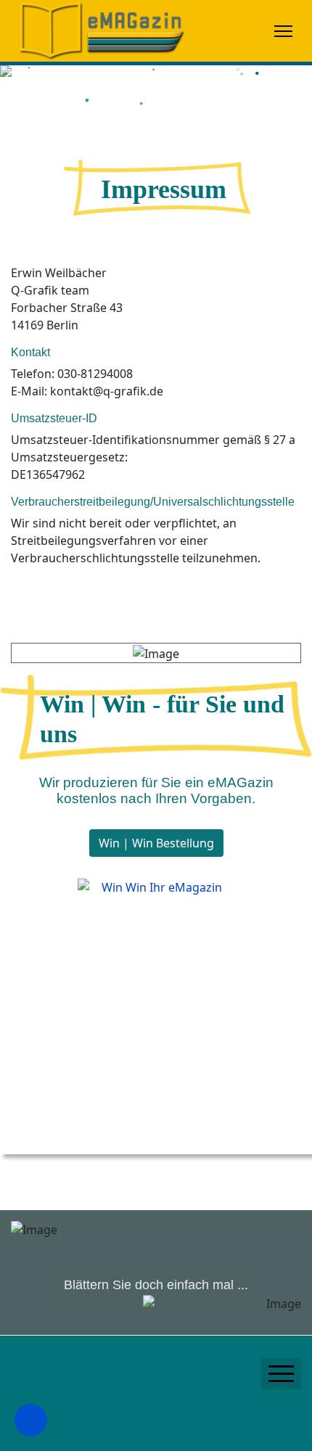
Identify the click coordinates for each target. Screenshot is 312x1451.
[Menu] (283, 31)
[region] (156, 98)
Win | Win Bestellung (156, 843)
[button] (31, 1420)
